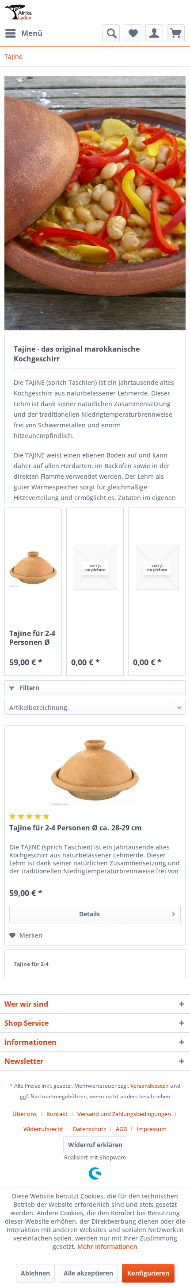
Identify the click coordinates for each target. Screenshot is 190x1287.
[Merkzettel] (132, 33)
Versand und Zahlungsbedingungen (124, 1114)
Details (89, 914)
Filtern (28, 687)
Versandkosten (149, 1085)
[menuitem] (23, 33)
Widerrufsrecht (43, 1129)
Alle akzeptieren (88, 1273)
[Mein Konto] (154, 33)
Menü (31, 33)
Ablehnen (35, 1273)
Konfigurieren (148, 1273)
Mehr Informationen (107, 1246)
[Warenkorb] (176, 33)
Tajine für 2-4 (31, 964)
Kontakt (57, 1114)
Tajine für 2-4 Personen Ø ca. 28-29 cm (32, 638)
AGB (121, 1129)
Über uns (24, 1114)
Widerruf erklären (95, 1144)
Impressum (152, 1129)
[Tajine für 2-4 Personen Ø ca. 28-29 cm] (33, 568)
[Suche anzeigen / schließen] (111, 33)
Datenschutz (89, 1129)
